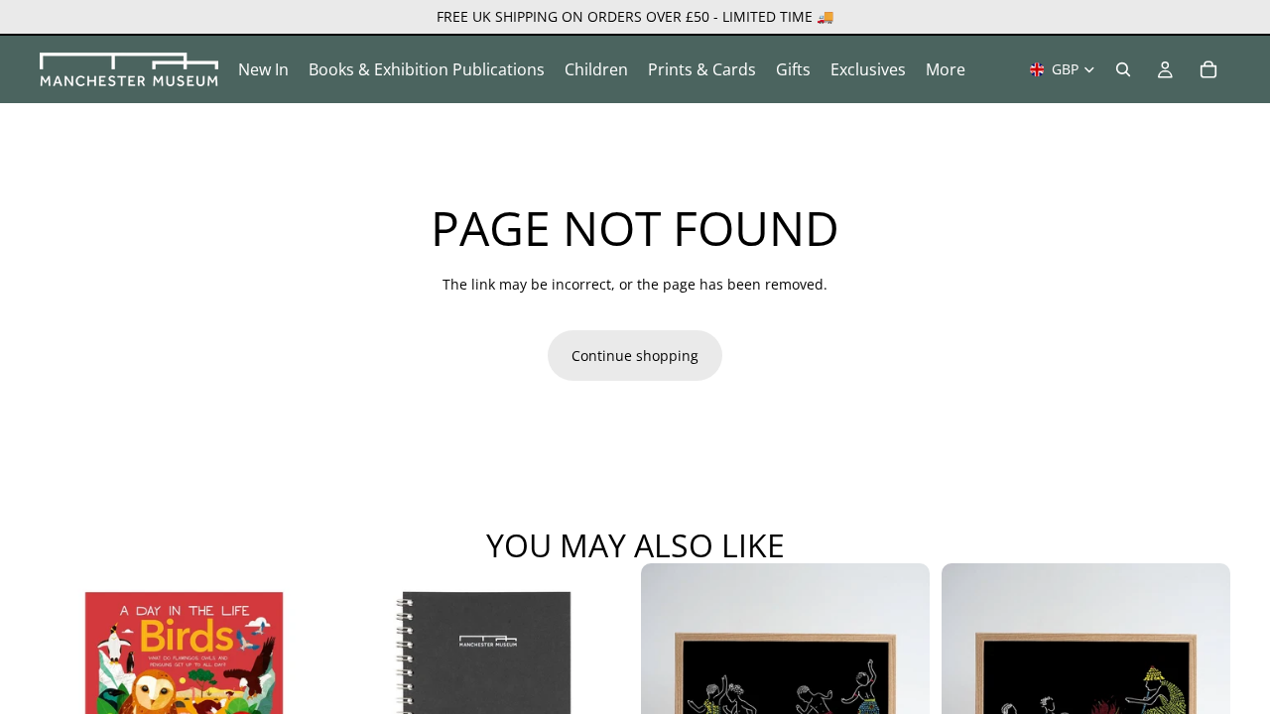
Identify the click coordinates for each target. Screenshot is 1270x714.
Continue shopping (635, 355)
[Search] (1123, 69)
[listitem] (945, 69)
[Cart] (1208, 69)
